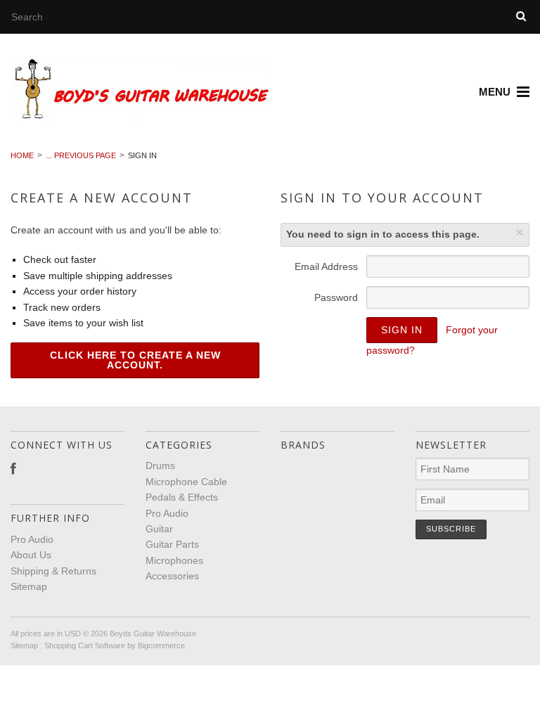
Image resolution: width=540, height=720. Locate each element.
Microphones (174, 560)
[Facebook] (13, 469)
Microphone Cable (186, 481)
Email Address (326, 266)
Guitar (159, 528)
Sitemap (29, 586)
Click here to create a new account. (135, 360)
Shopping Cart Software (84, 645)
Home (22, 155)
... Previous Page (81, 155)
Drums (160, 465)
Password (336, 297)
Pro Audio (167, 513)
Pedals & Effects (182, 497)
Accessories (172, 575)
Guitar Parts (172, 544)
